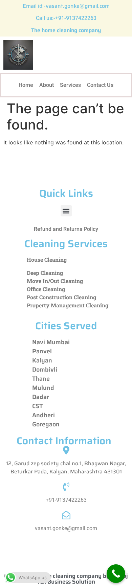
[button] (66, 210)
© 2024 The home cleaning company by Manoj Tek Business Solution (66, 578)
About (46, 85)
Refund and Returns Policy (66, 229)
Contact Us (100, 85)
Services (70, 85)
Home (26, 85)
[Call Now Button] (116, 573)
